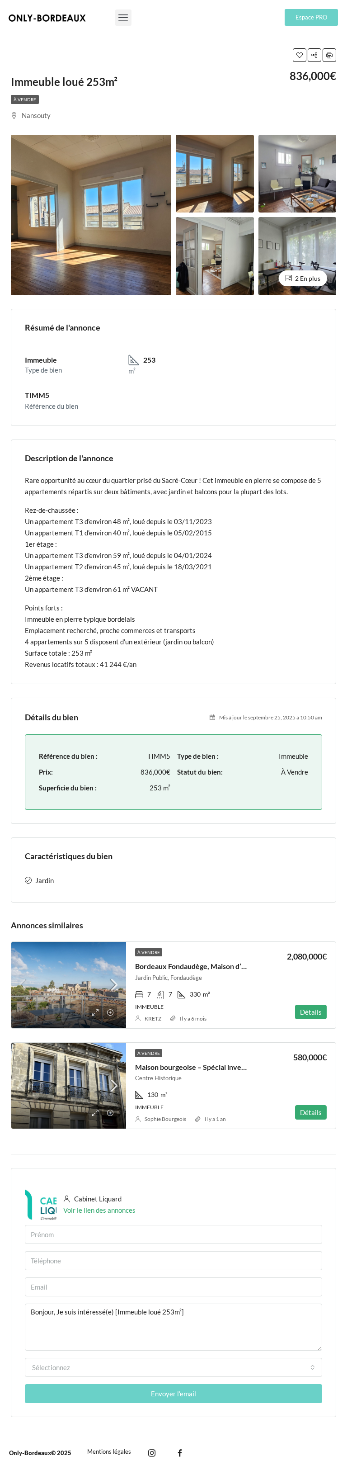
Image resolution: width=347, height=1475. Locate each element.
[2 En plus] (297, 255)
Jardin (44, 880)
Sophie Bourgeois (165, 1119)
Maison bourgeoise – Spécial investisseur (201, 1067)
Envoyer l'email (173, 1394)
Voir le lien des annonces (99, 1210)
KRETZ (153, 1018)
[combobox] (173, 1367)
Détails (311, 1012)
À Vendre (25, 99)
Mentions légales (109, 1451)
